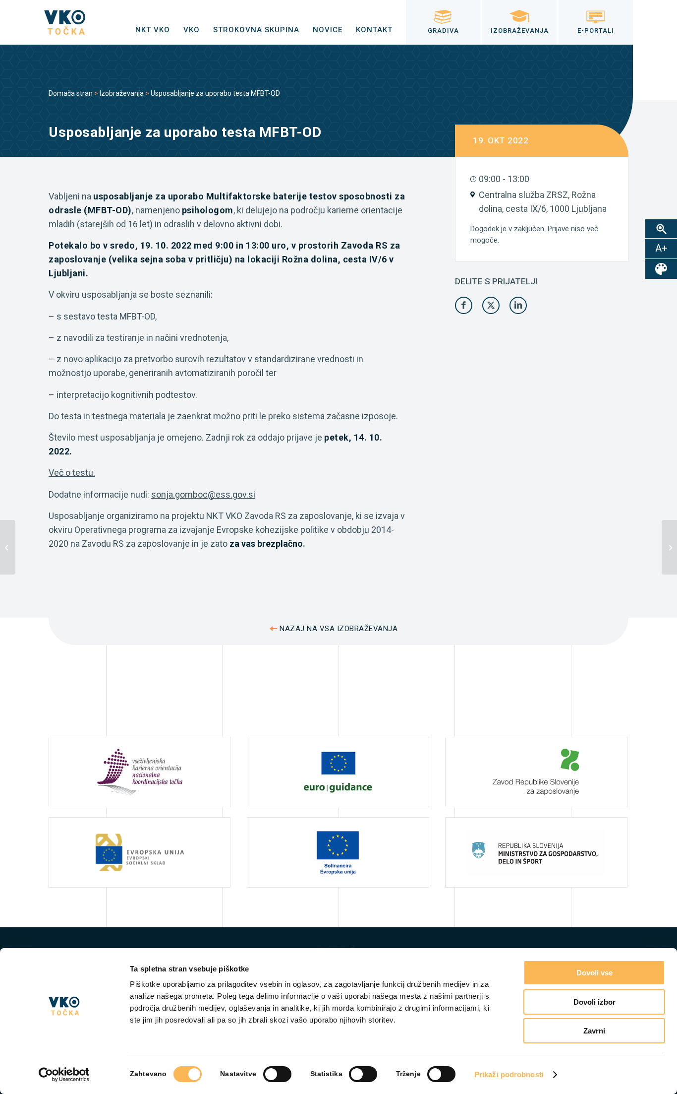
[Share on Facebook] (463, 305)
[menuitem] (152, 30)
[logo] (64, 22)
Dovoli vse (594, 972)
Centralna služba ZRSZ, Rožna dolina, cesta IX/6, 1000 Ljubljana (543, 202)
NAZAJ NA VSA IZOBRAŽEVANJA (338, 628)
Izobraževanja (122, 93)
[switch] (277, 1074)
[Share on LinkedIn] (518, 305)
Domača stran (71, 93)
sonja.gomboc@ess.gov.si (203, 494)
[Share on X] (491, 305)
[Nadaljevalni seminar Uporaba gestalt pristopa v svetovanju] (7, 547)
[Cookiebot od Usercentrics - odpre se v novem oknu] (64, 1074)
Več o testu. (72, 472)
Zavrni (594, 1031)
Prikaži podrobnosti (509, 1074)
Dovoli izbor (594, 1002)
